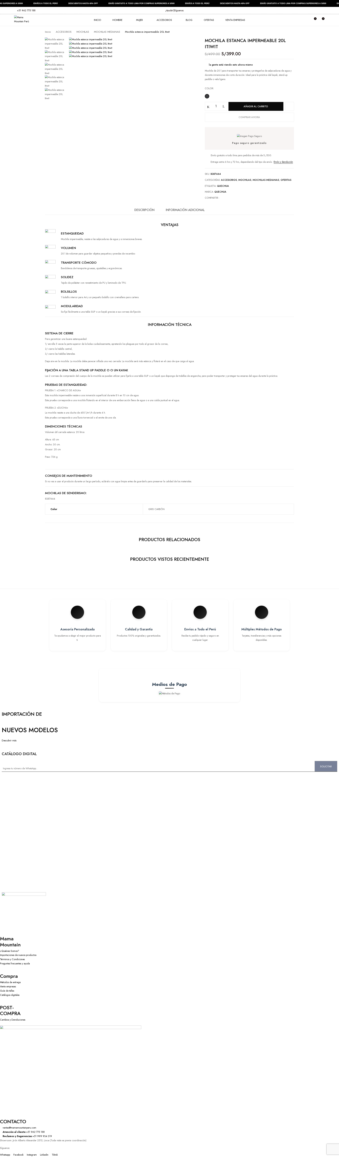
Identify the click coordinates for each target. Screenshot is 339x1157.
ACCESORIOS (64, 32)
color (209, 88)
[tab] (144, 211)
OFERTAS (286, 180)
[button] (321, 20)
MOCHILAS (82, 32)
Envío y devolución (283, 162)
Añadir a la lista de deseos (289, 106)
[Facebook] (224, 198)
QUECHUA (223, 186)
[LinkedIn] (229, 198)
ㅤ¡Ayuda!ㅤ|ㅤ (169, 10)
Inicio (48, 32)
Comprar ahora (249, 117)
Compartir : (212, 198)
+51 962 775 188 (25, 10)
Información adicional (185, 210)
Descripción (144, 210)
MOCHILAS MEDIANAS (107, 32)
